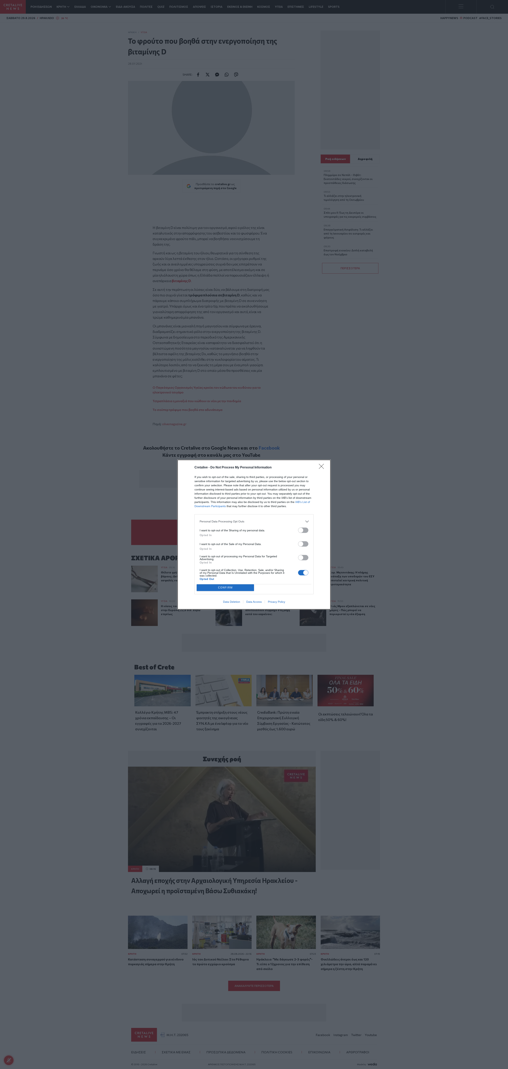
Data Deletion (231, 601)
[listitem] (254, 521)
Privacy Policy (276, 601)
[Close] (322, 467)
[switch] (303, 530)
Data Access (254, 601)
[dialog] (254, 534)
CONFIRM (225, 587)
